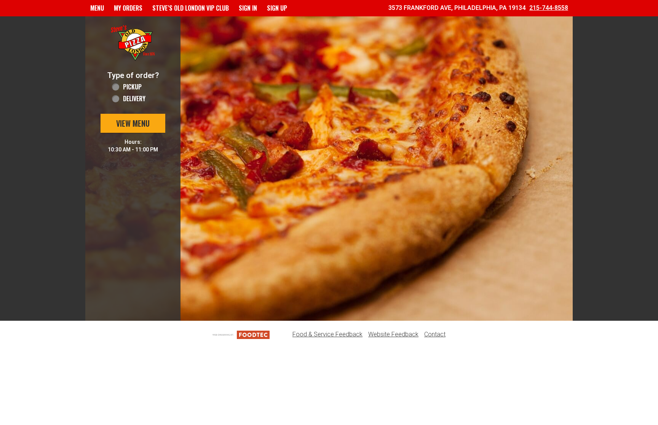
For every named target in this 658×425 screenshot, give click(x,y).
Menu (97, 8)
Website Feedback (393, 334)
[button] (132, 43)
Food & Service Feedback (327, 334)
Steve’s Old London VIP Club (190, 8)
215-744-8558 (548, 7)
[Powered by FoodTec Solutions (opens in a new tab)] (241, 334)
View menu (133, 123)
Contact (435, 334)
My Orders (128, 8)
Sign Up (277, 8)
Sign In (248, 8)
